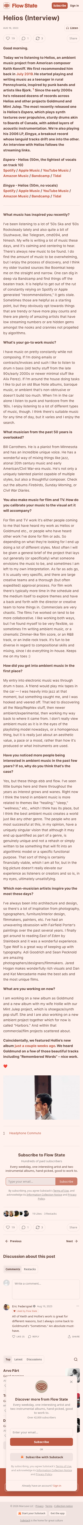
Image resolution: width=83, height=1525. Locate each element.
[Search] (76, 1359)
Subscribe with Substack (44, 1457)
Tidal (57, 176)
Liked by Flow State (27, 1310)
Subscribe (59, 5)
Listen (74, 28)
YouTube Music (56, 170)
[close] (71, 1382)
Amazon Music (16, 176)
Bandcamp (41, 176)
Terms (48, 1506)
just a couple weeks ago (35, 1046)
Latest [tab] (18, 1359)
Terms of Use (63, 1466)
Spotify (9, 170)
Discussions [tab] (34, 1359)
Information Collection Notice (54, 1470)
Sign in (74, 5)
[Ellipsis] (78, 1306)
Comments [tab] (13, 1269)
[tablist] (20, 1269)
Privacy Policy (44, 1474)
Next (69, 1241)
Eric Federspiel (22, 1306)
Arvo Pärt (11, 1371)
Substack (25, 1520)
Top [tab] (8, 1359)
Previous (15, 1241)
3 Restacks (50, 1213)
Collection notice (63, 1506)
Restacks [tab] (30, 1269)
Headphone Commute (25, 1133)
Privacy (39, 1506)
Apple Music (29, 170)
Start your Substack (33, 1513)
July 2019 (24, 74)
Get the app (58, 1513)
